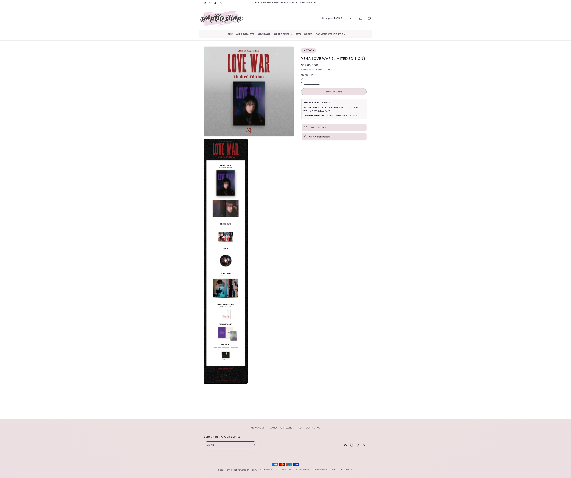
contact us (313, 427)
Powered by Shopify (247, 470)
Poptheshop (231, 470)
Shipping (305, 69)
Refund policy (267, 470)
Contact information (342, 470)
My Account (258, 427)
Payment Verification (281, 427)
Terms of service (302, 470)
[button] (283, 34)
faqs (300, 427)
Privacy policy (283, 470)
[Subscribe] (254, 444)
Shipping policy (321, 470)
